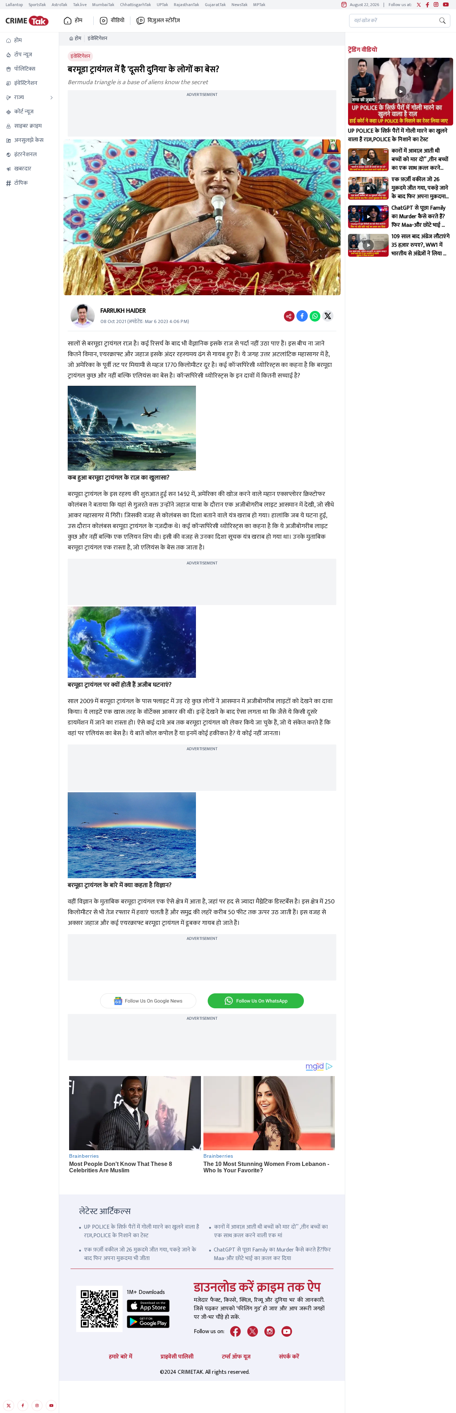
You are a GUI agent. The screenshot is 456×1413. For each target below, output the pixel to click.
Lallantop (14, 4)
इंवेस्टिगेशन (97, 38)
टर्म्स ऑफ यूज (236, 1357)
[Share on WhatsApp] (315, 316)
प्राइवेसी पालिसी (177, 1357)
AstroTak (59, 4)
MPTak (259, 4)
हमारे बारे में (120, 1357)
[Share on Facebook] (302, 316)
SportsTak (37, 4)
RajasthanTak (186, 4)
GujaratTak (215, 4)
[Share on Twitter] (327, 316)
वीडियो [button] (117, 20)
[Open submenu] (51, 97)
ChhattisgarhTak (135, 4)
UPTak (162, 4)
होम (78, 38)
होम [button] (78, 20)
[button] (29, 41)
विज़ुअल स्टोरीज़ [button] (163, 20)
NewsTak (240, 4)
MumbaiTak (103, 4)
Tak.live (80, 4)
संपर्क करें (289, 1357)
